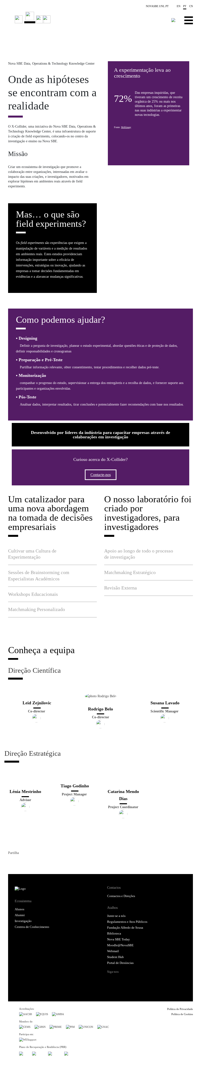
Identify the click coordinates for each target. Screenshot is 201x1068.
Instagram (130, 980)
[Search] (173, 20)
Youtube (149, 980)
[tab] (52, 554)
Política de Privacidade (180, 1009)
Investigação (23, 921)
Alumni (20, 915)
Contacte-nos (100, 475)
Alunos (19, 909)
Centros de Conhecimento (32, 927)
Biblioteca (114, 933)
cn (191, 6)
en (178, 6)
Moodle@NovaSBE (120, 945)
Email (38, 862)
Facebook (12, 862)
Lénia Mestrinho (25, 791)
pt (184, 6)
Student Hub (115, 957)
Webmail (113, 951)
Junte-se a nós (116, 916)
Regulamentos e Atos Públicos (127, 922)
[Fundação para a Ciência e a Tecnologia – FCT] (23, 1053)
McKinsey (126, 127)
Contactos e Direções (121, 896)
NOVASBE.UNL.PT (157, 6)
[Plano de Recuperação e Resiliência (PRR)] (38, 1053)
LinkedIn (30, 862)
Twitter (21, 862)
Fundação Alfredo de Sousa (125, 927)
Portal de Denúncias (120, 963)
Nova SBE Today (118, 939)
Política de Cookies (182, 1014)
